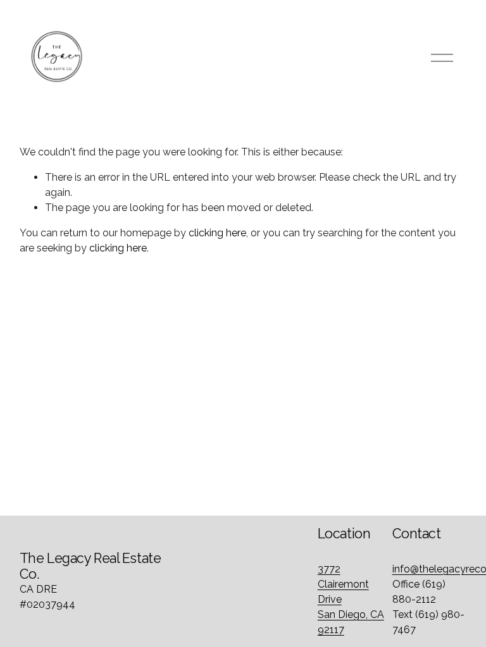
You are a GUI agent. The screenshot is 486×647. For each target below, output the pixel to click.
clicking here (217, 233)
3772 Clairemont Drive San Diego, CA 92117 (351, 599)
